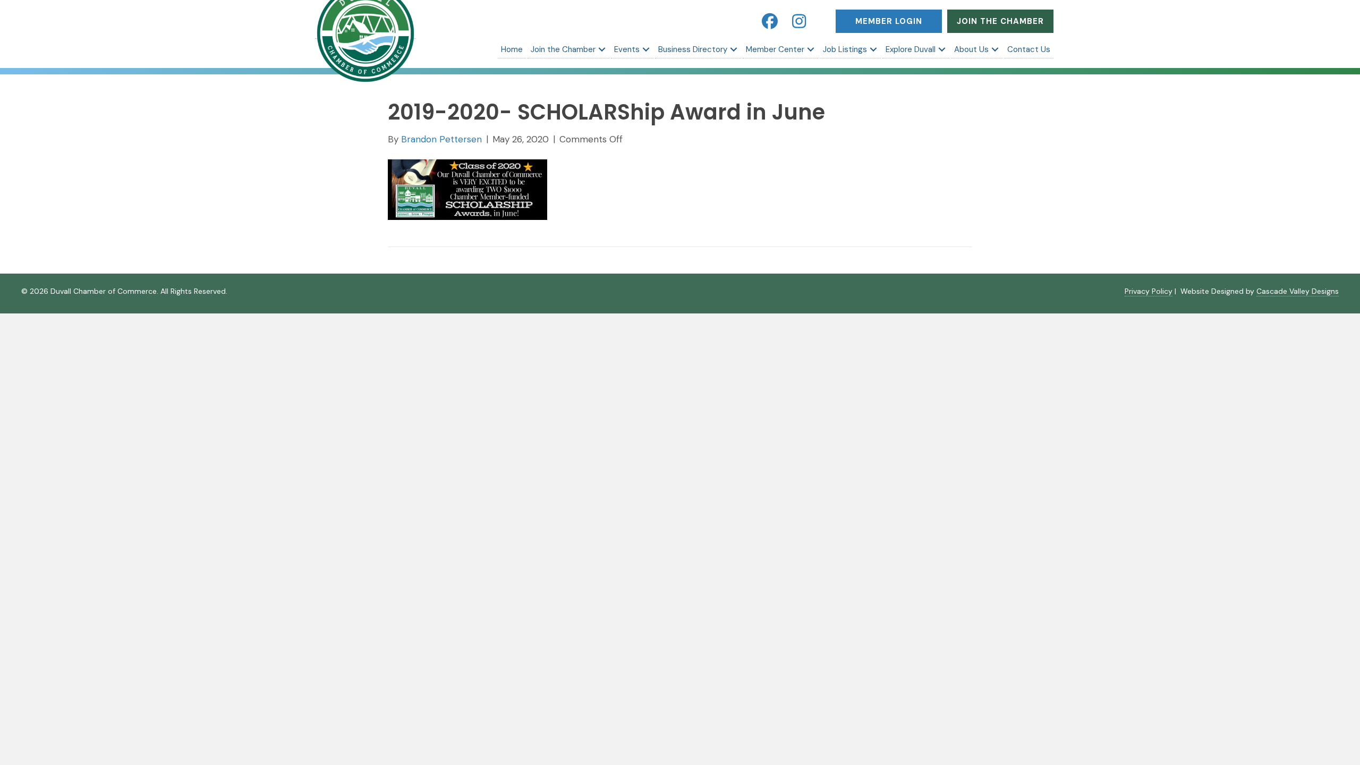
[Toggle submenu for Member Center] (811, 49)
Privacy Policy (1148, 291)
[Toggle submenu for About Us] (995, 49)
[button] (770, 21)
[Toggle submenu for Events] (646, 49)
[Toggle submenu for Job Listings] (873, 49)
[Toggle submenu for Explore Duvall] (942, 49)
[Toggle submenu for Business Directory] (734, 49)
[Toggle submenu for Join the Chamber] (602, 49)
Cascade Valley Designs (1297, 291)
